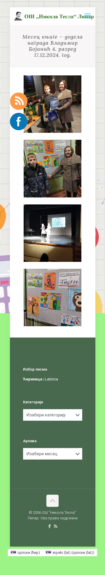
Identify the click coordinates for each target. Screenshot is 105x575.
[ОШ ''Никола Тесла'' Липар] (54, 16)
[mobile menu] (87, 16)
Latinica (51, 379)
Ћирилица (32, 379)
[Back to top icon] (52, 501)
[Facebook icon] (49, 526)
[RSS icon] (55, 526)
